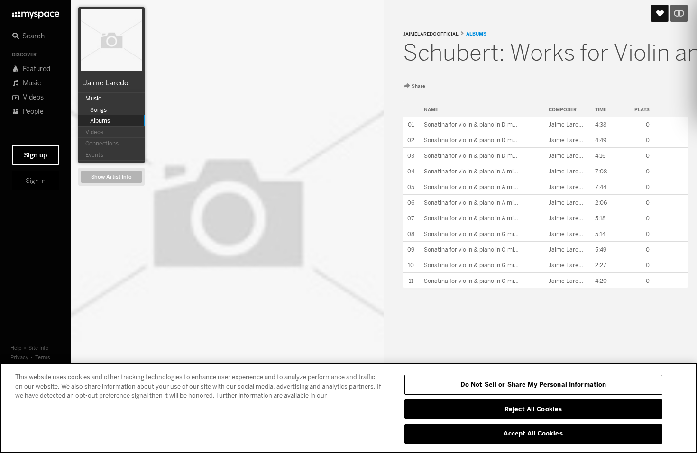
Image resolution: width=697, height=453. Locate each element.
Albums (476, 33)
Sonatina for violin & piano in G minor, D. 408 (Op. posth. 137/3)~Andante (521, 249)
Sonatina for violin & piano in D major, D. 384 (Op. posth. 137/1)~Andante (520, 140)
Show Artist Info (111, 177)
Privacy (19, 357)
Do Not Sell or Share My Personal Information (533, 384)
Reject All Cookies (533, 409)
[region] (348, 408)
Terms (42, 357)
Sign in (36, 180)
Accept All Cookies (533, 433)
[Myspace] (35, 13)
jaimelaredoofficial (431, 34)
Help (16, 347)
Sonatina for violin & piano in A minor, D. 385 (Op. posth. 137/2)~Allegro (519, 203)
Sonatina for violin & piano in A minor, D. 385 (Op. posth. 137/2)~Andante (521, 187)
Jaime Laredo (105, 82)
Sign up (35, 155)
